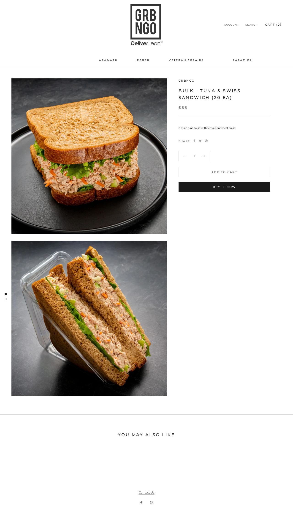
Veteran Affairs (186, 60)
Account (231, 24)
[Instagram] (151, 502)
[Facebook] (194, 140)
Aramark (108, 60)
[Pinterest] (206, 140)
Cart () (273, 24)
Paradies (242, 60)
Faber (143, 60)
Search (251, 24)
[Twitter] (200, 140)
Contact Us (147, 492)
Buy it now (224, 187)
